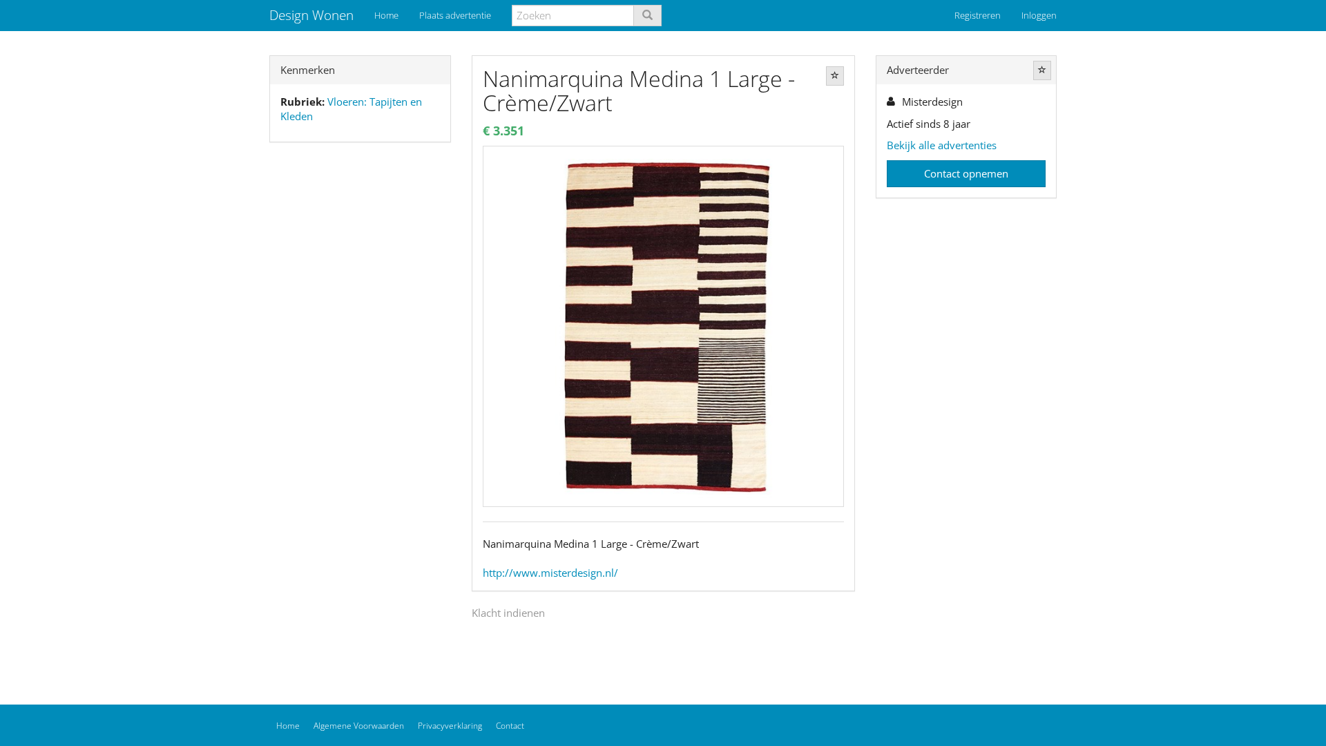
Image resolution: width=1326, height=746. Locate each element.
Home (386, 15)
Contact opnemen (966, 173)
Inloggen (1039, 15)
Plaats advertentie (455, 15)
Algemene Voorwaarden (359, 725)
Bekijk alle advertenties (942, 145)
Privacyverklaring (450, 725)
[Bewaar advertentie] (835, 76)
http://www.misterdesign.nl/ (550, 573)
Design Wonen (311, 15)
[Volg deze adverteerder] (1042, 70)
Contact (510, 725)
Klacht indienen (508, 613)
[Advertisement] (360, 370)
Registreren (977, 15)
